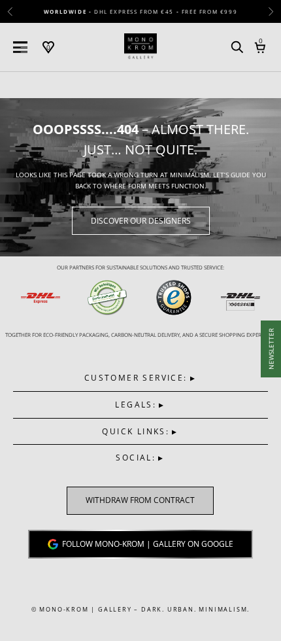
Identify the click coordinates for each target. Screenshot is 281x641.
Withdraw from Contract (140, 500)
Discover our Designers (141, 220)
